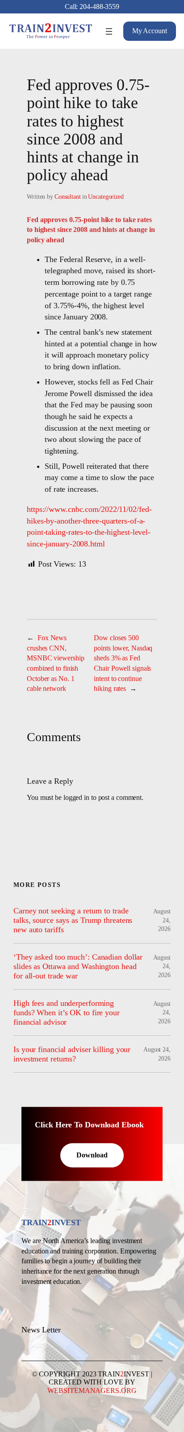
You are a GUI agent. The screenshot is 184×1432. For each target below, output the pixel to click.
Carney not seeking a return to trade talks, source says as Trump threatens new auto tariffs (72, 920)
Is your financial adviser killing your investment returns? (71, 1054)
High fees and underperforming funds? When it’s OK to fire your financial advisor (66, 1012)
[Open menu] (109, 31)
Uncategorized (106, 196)
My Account (149, 31)
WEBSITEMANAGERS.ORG (91, 1390)
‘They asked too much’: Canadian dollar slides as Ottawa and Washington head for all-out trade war (77, 966)
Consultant (67, 196)
